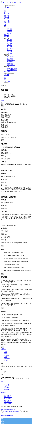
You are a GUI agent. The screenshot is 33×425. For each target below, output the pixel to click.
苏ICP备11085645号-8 (7, 415)
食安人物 (7, 81)
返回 (5, 78)
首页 (5, 10)
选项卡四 (7, 358)
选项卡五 (7, 360)
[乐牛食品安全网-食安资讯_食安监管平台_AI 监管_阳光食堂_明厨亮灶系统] (16, 3)
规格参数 (7, 355)
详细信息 (7, 353)
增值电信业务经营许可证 (8, 409)
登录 (5, 7)
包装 (5, 357)
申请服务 (3, 100)
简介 (5, 352)
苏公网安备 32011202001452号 (10, 411)
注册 (8, 7)
